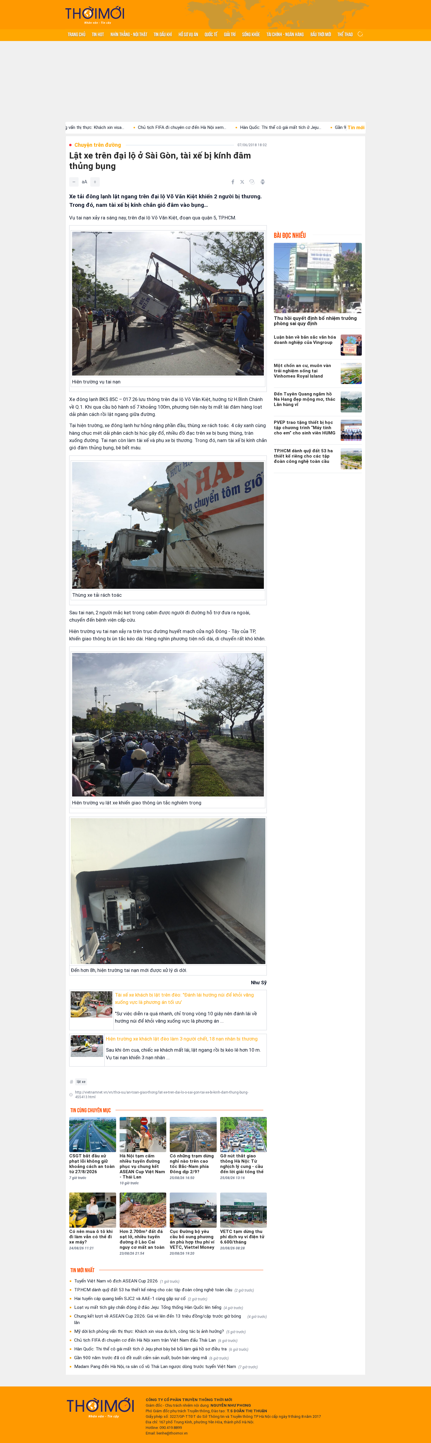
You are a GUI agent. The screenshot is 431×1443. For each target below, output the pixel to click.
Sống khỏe (251, 34)
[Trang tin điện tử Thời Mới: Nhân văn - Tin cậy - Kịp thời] (94, 15)
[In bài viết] (263, 182)
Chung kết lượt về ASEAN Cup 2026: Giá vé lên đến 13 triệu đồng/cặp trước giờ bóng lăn (170, 1319)
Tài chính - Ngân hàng (285, 34)
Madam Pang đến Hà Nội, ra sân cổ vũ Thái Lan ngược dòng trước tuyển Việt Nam (166, 1366)
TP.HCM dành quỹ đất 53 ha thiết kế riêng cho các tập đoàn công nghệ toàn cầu (164, 1289)
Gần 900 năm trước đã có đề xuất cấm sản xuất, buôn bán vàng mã (151, 1357)
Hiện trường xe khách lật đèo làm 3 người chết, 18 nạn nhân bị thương (182, 1039)
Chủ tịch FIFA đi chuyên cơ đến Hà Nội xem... (123, 127)
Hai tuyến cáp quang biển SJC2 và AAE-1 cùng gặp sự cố (140, 1298)
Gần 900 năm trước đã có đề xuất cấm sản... (320, 127)
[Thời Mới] (100, 1407)
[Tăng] (95, 182)
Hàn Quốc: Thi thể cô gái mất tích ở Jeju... (222, 127)
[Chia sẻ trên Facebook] (232, 181)
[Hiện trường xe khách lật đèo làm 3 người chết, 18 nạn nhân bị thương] (87, 1046)
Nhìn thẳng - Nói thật (129, 34)
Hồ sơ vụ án (188, 34)
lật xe (81, 1082)
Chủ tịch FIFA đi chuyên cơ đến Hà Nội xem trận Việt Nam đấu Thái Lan (155, 1340)
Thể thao (345, 34)
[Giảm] (74, 182)
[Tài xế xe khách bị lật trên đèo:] (91, 1004)
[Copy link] (252, 182)
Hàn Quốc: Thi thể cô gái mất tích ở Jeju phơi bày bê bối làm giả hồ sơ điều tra (161, 1349)
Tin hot (98, 34)
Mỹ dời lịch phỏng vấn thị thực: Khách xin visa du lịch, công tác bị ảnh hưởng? (160, 1331)
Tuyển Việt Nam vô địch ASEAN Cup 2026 (126, 1281)
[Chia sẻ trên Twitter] (242, 181)
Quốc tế (211, 34)
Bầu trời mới (320, 34)
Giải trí (229, 34)
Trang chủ (76, 34)
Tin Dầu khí (163, 34)
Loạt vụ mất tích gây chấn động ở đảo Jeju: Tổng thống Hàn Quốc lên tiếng (158, 1307)
